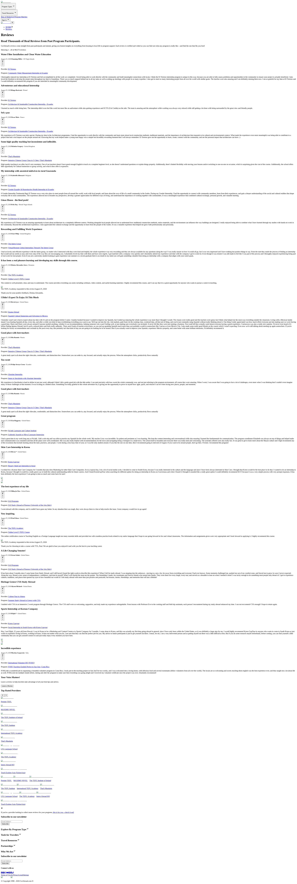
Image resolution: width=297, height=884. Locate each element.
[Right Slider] (6, 695)
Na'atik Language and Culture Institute (22, 431)
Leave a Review (7, 686)
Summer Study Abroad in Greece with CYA (24, 600)
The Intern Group (14, 244)
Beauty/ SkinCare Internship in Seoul (21, 466)
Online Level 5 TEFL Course (19, 279)
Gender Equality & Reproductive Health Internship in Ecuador (31, 189)
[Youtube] (7, 873)
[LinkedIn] (11, 873)
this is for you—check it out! (63, 812)
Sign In (4, 20)
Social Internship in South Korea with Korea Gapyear (27, 627)
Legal (21, 875)
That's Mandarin (14, 156)
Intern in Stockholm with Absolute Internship (24, 378)
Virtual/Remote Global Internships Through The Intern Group (30, 248)
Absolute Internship (15, 374)
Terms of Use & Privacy (10, 875)
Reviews (9, 29)
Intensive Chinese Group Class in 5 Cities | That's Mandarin (30, 160)
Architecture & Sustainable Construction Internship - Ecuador (30, 104)
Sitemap (26, 875)
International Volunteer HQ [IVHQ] (21, 663)
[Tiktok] (13, 873)
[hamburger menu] (12, 22)
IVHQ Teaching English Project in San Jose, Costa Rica (28, 667)
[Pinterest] (9, 873)
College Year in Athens (16, 596)
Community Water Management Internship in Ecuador (28, 73)
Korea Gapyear (13, 462)
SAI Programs (13, 501)
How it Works (6, 17)
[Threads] (4, 873)
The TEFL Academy (15, 275)
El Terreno (12, 69)
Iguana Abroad (13, 312)
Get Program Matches (19, 17)
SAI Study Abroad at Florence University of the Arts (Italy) (30, 505)
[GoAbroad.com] (6, 2)
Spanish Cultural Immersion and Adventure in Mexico (28, 316)
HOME (8, 27)
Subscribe (5, 824)
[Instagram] (5, 873)
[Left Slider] (2, 695)
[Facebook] (2, 873)
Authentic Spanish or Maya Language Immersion (26, 435)
